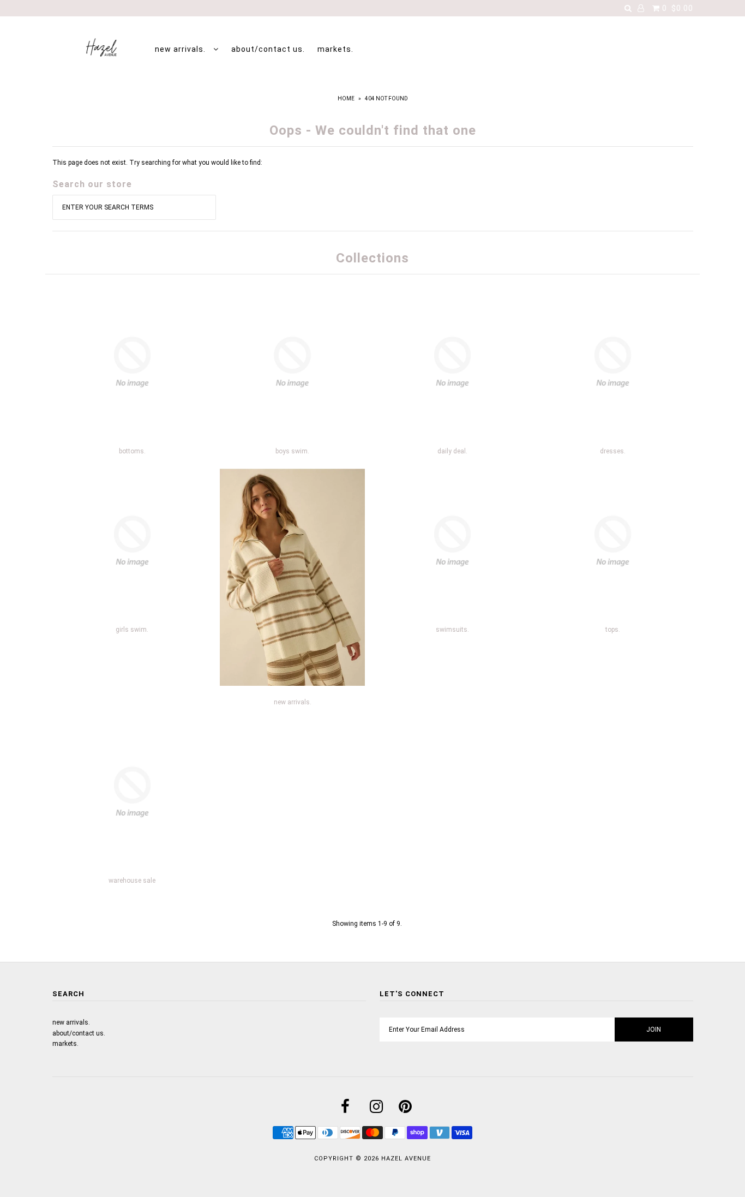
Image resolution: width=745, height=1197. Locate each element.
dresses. (613, 451)
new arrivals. (181, 49)
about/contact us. (268, 49)
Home (346, 98)
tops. (612, 629)
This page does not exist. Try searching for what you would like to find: (157, 162)
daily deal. (452, 451)
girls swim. (132, 629)
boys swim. (292, 451)
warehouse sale (132, 880)
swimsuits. (452, 629)
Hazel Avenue (406, 1158)
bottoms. (132, 451)
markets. (335, 49)
